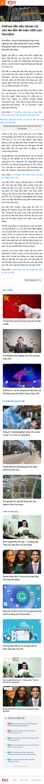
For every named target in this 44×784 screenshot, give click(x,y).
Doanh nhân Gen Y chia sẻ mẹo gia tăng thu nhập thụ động (21, 710)
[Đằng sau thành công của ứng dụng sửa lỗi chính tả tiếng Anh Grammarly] (22, 596)
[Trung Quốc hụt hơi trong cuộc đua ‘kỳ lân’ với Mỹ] (22, 306)
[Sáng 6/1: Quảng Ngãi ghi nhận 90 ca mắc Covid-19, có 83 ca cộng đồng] (22, 417)
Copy (39, 280)
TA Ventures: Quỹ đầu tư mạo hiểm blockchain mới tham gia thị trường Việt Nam (22, 753)
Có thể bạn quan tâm (13, 401)
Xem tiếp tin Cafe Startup (22, 766)
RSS (15, 780)
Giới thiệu (23, 780)
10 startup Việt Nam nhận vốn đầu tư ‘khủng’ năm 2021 (21, 760)
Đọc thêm (8, 290)
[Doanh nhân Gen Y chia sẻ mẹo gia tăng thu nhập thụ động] (22, 562)
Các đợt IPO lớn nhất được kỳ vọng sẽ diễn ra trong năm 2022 (23, 739)
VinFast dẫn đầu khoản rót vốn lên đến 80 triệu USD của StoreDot (23, 746)
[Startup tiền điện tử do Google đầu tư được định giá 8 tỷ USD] (22, 631)
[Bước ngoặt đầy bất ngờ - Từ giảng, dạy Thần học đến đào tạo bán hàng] (22, 527)
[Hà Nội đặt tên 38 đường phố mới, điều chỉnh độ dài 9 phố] (22, 452)
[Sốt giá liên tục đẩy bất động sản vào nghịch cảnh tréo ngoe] (22, 487)
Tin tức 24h (36, 780)
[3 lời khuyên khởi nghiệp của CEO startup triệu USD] (22, 341)
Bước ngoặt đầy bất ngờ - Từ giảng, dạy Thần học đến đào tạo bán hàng (21, 681)
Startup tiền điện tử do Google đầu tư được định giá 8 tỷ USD (22, 732)
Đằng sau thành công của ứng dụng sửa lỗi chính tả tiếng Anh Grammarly (22, 725)
